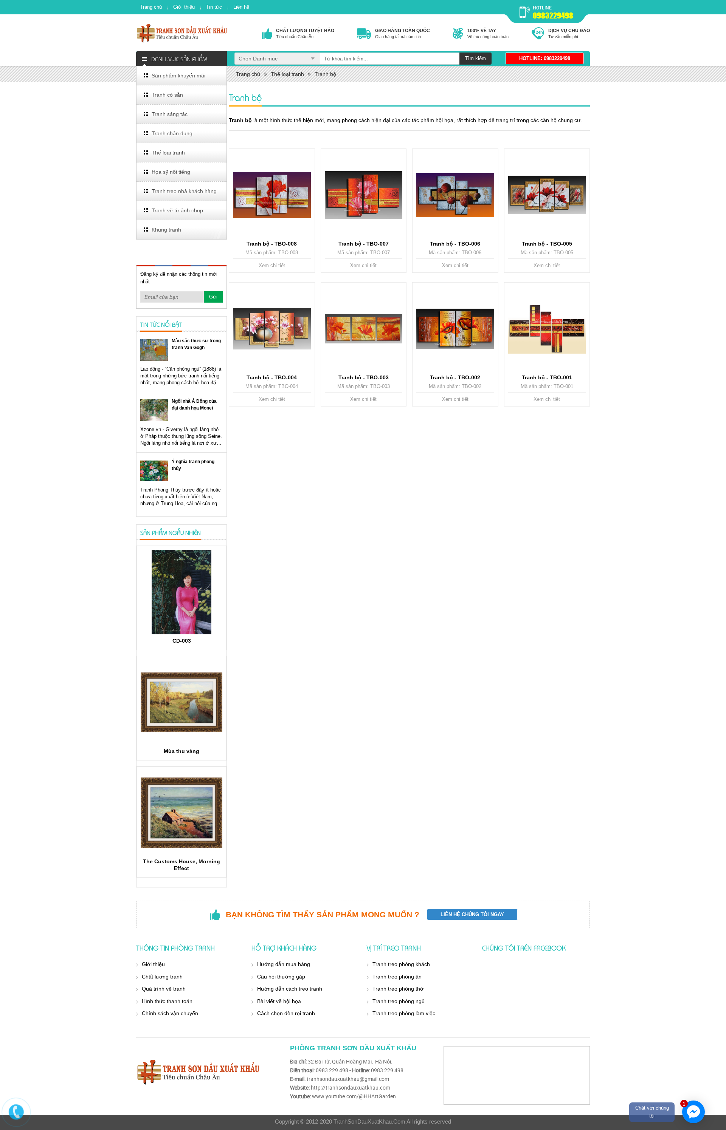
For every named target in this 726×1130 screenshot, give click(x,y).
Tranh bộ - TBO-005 (547, 244)
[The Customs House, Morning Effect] (181, 812)
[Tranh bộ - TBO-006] (455, 195)
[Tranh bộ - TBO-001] (547, 328)
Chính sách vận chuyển (170, 1013)
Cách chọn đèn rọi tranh (286, 1013)
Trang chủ (151, 7)
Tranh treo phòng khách (401, 964)
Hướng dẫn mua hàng (283, 964)
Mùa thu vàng (181, 751)
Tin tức (214, 7)
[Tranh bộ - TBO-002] (455, 328)
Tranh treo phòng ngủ (398, 1001)
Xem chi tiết (272, 265)
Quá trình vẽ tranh (164, 989)
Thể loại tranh (287, 74)
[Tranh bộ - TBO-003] (364, 328)
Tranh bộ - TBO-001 (547, 377)
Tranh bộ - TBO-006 (455, 244)
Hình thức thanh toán (167, 1001)
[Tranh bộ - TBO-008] (272, 195)
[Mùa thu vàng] (181, 702)
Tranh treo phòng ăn (397, 977)
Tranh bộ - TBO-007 (363, 244)
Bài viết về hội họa (279, 1001)
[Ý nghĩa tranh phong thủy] (154, 470)
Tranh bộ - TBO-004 (272, 377)
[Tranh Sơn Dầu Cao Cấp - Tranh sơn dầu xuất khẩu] (182, 33)
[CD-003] (181, 592)
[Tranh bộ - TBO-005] (547, 195)
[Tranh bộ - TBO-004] (272, 328)
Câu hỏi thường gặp (281, 977)
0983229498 (553, 15)
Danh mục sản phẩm (179, 58)
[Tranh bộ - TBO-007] (364, 195)
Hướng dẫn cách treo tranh (289, 989)
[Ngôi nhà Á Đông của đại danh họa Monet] (154, 410)
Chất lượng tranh (162, 977)
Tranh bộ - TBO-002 (455, 377)
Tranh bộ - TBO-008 (272, 244)
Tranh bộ (325, 74)
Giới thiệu (184, 7)
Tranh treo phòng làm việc (403, 1013)
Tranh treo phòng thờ (398, 989)
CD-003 (181, 641)
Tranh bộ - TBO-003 (363, 377)
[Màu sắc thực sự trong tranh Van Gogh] (154, 349)
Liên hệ (241, 7)
